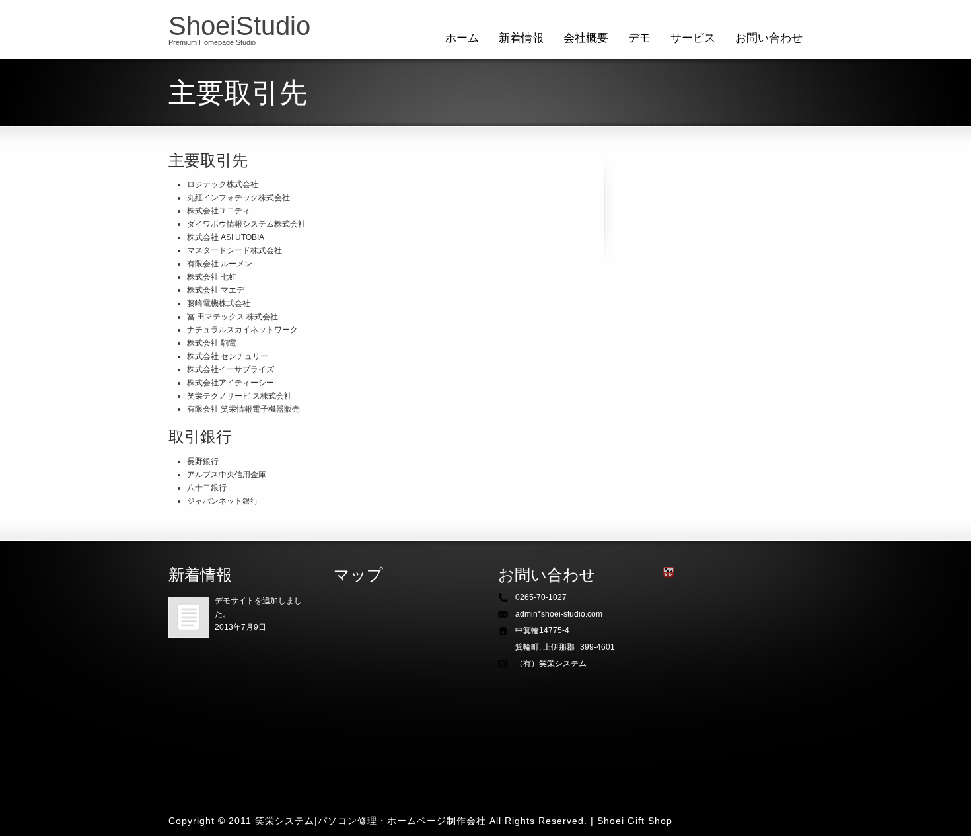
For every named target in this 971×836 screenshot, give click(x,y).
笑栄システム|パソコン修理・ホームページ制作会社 (370, 821)
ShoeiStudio (239, 26)
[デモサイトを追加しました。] (188, 617)
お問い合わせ (769, 38)
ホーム (462, 38)
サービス (692, 38)
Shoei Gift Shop (634, 821)
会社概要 (585, 38)
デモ (639, 38)
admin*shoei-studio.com (558, 614)
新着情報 (521, 38)
